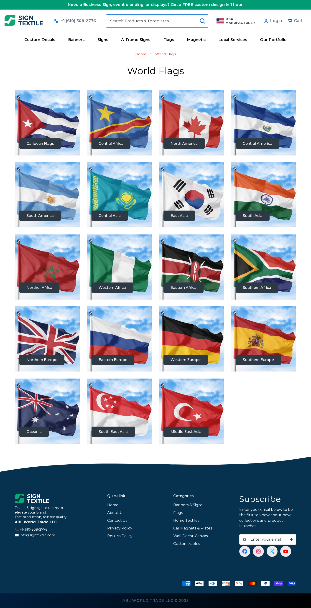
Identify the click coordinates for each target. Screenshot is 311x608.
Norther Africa (39, 287)
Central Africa (111, 143)
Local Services (232, 39)
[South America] (47, 194)
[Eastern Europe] (119, 338)
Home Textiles (186, 520)
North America (184, 143)
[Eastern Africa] (191, 267)
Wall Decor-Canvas (190, 536)
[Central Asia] (119, 194)
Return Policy (120, 536)
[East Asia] (191, 194)
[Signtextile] (26, 21)
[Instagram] (258, 551)
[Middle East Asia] (191, 411)
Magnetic (196, 39)
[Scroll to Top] (302, 583)
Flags (168, 39)
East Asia (179, 216)
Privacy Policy (119, 528)
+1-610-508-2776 (33, 529)
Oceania (34, 432)
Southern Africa (257, 287)
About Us (115, 513)
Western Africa (112, 287)
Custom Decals (39, 39)
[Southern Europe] (263, 338)
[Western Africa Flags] (119, 267)
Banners (76, 39)
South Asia (253, 216)
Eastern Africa (183, 287)
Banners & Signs (187, 505)
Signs (102, 39)
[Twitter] (272, 551)
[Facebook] (244, 551)
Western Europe (186, 360)
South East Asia (113, 432)
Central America (257, 143)
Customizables (186, 544)
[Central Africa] (119, 122)
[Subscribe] (291, 539)
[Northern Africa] (47, 267)
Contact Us (117, 520)
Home (140, 54)
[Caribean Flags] (47, 122)
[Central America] (263, 122)
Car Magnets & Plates (192, 528)
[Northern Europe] (47, 338)
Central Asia (110, 216)
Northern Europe (41, 360)
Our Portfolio (273, 39)
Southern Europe (258, 360)
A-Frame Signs (135, 39)
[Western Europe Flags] (191, 338)
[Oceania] (47, 411)
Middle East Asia (186, 432)
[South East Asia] (119, 411)
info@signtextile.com (37, 535)
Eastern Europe (113, 360)
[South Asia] (263, 194)
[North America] (191, 122)
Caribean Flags (40, 143)
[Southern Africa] (263, 267)
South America (40, 216)
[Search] (202, 21)
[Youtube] (285, 551)
